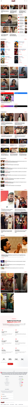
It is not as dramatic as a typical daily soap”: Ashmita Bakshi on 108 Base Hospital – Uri (4, 35)
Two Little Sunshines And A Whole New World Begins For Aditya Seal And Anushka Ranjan (13, 35)
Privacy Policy (7, 404)
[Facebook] (3, 404)
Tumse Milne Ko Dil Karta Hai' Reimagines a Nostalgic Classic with (22, 26)
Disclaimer (16, 404)
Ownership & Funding (21, 404)
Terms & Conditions (12, 404)
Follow (2, 107)
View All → (25, 65)
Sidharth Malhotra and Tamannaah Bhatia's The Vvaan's (22, 32)
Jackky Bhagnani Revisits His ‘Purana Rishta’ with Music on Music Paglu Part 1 (8, 24)
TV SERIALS (20, 382)
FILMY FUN (21, 386)
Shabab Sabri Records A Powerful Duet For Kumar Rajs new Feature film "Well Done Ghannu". (22, 29)
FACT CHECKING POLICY (7, 382)
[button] (1, 1)
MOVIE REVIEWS (20, 379)
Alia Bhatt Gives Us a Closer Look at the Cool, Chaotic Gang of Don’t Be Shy (5, 11)
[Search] (24, 0)
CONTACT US (7, 379)
